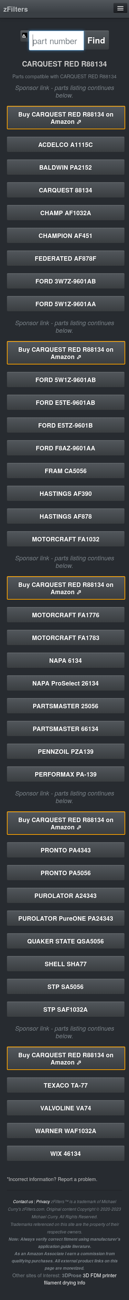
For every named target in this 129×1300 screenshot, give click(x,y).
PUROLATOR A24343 (65, 895)
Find (96, 40)
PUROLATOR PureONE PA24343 (65, 918)
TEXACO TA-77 (66, 1085)
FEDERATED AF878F (65, 258)
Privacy (43, 1201)
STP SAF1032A (65, 1009)
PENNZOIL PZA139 (66, 751)
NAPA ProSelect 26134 (65, 683)
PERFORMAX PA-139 (66, 774)
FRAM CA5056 (66, 470)
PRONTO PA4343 (66, 850)
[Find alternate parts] (24, 36)
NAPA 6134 (65, 660)
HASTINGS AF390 (66, 493)
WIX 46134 (65, 1153)
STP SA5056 (65, 986)
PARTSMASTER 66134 (65, 728)
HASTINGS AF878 (66, 516)
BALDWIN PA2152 (65, 167)
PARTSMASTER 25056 (65, 705)
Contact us (23, 1201)
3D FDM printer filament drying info (80, 1279)
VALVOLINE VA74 (65, 1107)
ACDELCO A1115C (65, 144)
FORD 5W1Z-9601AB (65, 379)
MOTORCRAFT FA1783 (65, 637)
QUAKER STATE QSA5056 (65, 941)
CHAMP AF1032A (65, 212)
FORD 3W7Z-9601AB (65, 281)
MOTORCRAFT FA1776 (65, 614)
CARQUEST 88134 (65, 190)
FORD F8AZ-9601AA (65, 447)
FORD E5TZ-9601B (65, 425)
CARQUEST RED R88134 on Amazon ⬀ (66, 118)
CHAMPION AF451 (66, 235)
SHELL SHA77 (66, 963)
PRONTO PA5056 (66, 872)
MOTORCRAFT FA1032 (65, 538)
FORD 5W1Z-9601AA (65, 303)
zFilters (15, 9)
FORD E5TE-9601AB (65, 402)
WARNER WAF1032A (65, 1130)
